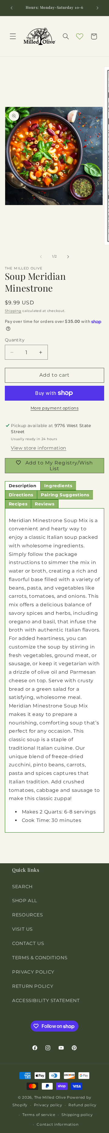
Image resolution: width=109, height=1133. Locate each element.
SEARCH (22, 886)
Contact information (57, 1124)
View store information (38, 448)
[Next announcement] (97, 8)
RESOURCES (27, 915)
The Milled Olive (50, 1097)
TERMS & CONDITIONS (39, 957)
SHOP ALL (24, 900)
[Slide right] (68, 256)
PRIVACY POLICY (33, 972)
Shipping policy (77, 1115)
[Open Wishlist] (80, 36)
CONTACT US (28, 943)
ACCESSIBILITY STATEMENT (46, 1000)
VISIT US (22, 929)
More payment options (55, 408)
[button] (13, 36)
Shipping (13, 311)
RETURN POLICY (32, 986)
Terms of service (38, 1115)
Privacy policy (48, 1105)
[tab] (23, 485)
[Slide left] (41, 256)
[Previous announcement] (11, 8)
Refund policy (82, 1105)
